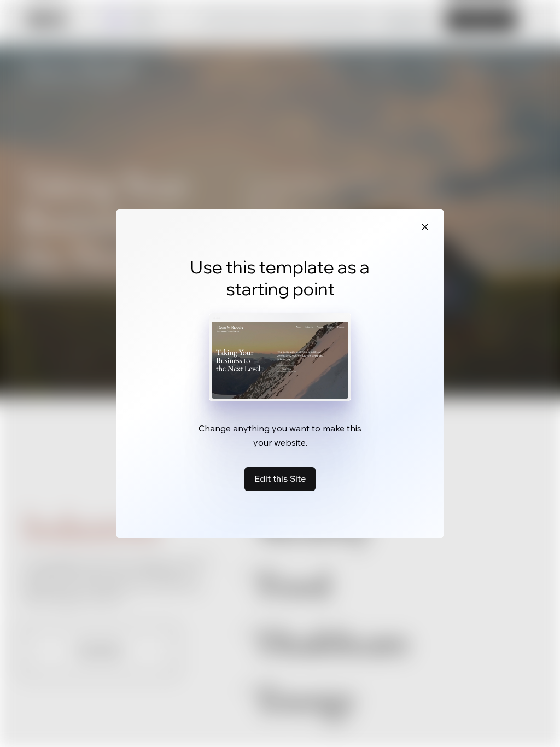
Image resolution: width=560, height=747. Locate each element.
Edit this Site (280, 478)
